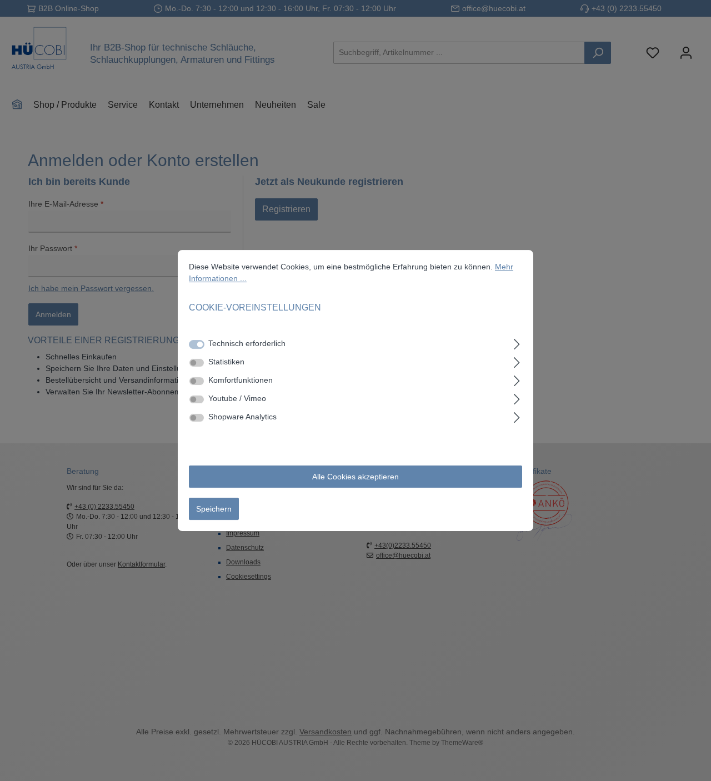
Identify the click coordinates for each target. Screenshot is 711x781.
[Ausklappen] (517, 342)
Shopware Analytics (242, 416)
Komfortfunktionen (240, 380)
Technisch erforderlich (247, 343)
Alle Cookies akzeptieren (355, 476)
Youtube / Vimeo (237, 398)
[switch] (196, 362)
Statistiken (226, 361)
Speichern (214, 508)
